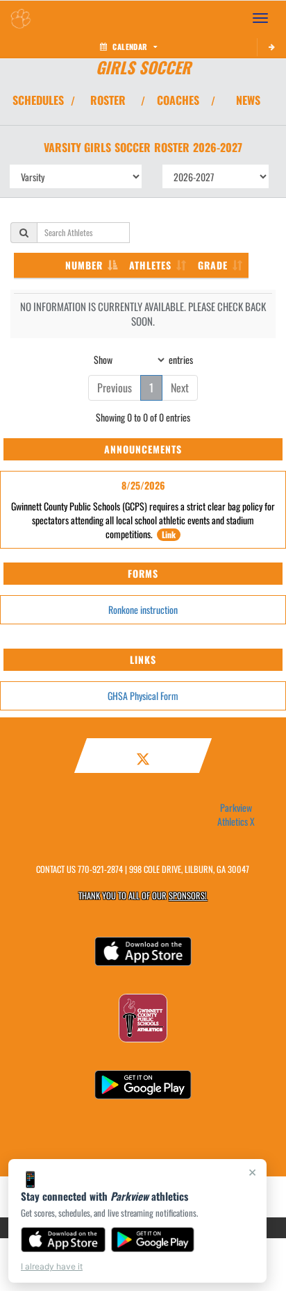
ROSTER (108, 100)
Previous (114, 387)
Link (169, 534)
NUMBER (84, 265)
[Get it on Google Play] (153, 1239)
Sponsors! (188, 895)
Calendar (129, 46)
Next (180, 387)
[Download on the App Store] (63, 1239)
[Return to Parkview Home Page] (21, 18)
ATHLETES (150, 265)
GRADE (213, 265)
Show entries (143, 358)
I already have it (52, 1266)
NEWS (248, 100)
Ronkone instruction (143, 609)
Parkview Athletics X (236, 814)
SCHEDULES (38, 100)
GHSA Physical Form (143, 695)
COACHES (178, 100)
